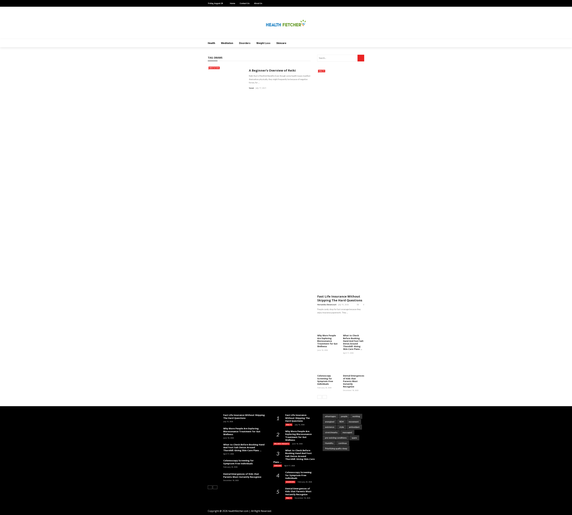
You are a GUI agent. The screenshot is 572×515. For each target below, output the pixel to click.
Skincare (281, 43)
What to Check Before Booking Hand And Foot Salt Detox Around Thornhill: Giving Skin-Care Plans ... (353, 342)
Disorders (244, 43)
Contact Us (245, 3)
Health (211, 43)
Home (232, 3)
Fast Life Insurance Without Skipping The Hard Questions (339, 298)
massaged (347, 432)
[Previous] (319, 397)
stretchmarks (331, 432)
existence (329, 427)
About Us (258, 3)
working (356, 416)
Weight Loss (263, 43)
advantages (330, 416)
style (341, 427)
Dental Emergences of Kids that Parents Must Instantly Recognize (353, 381)
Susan (251, 88)
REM (341, 421)
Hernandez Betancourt (326, 304)
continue (342, 443)
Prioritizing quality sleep (336, 448)
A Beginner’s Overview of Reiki (272, 70)
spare (354, 437)
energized (329, 421)
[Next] (324, 397)
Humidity (329, 443)
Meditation (227, 43)
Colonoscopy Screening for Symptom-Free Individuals (325, 379)
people (344, 416)
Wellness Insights (281, 444)
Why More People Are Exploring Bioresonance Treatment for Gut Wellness (327, 341)
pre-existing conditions (336, 437)
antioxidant (354, 427)
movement (354, 421)
